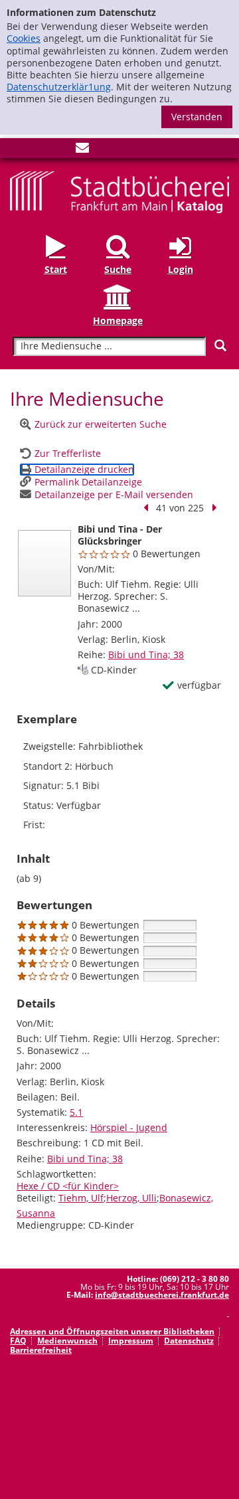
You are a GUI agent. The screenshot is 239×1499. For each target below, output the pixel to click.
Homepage (118, 320)
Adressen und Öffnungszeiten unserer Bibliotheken (112, 1331)
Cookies (23, 38)
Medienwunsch (67, 1340)
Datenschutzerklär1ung (59, 86)
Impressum (130, 1340)
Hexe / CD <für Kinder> (68, 1186)
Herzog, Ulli (131, 1197)
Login (180, 269)
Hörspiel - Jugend (128, 1127)
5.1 (76, 1112)
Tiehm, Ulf (81, 1197)
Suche (117, 269)
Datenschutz (189, 1340)
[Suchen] (220, 345)
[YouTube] (60, 150)
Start (55, 269)
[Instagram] (38, 150)
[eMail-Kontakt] (82, 150)
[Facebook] (16, 150)
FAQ (18, 1340)
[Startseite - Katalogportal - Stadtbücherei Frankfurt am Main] (119, 191)
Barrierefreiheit (41, 1350)
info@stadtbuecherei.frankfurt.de (162, 1294)
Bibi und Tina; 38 (146, 654)
